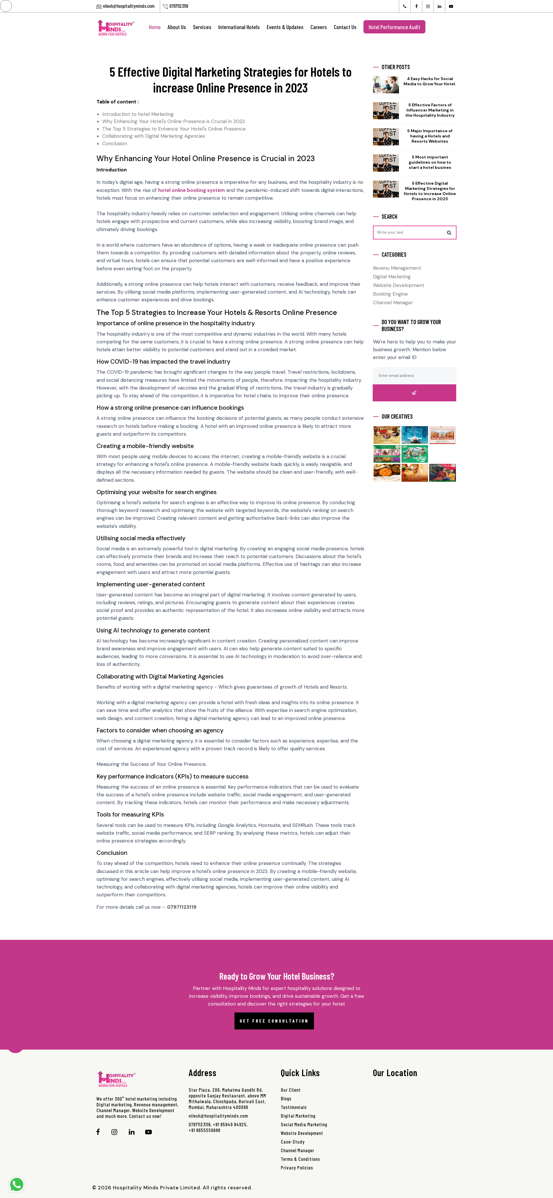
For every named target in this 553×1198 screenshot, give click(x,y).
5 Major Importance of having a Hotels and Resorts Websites (429, 136)
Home (155, 26)
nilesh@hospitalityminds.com (128, 6)
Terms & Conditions (300, 1159)
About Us (177, 26)
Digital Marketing (392, 276)
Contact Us (345, 26)
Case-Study (293, 1141)
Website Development (398, 285)
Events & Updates (285, 26)
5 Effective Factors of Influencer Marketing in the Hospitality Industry (429, 110)
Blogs (286, 1098)
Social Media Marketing (304, 1124)
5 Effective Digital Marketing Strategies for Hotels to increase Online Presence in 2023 (430, 191)
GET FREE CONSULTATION (274, 1020)
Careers (318, 26)
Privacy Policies (297, 1167)
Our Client (291, 1090)
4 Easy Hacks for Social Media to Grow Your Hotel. (430, 81)
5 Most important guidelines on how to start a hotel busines (430, 162)
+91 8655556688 (204, 1130)
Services (202, 26)
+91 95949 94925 (230, 1124)
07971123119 (178, 6)
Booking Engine (390, 294)
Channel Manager (393, 302)
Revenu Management (397, 268)
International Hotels (239, 26)
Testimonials (294, 1107)
